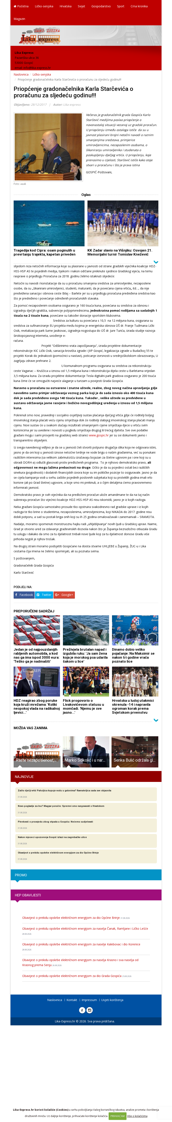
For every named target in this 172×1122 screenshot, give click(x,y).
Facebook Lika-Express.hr (82, 1010)
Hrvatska (66, 6)
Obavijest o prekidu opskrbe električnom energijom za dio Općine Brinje (76, 918)
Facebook (26, 595)
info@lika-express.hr (37, 68)
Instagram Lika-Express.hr (89, 1010)
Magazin (19, 19)
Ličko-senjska (44, 6)
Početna (22, 6)
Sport (120, 6)
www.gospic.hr (99, 435)
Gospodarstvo (101, 6)
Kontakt (71, 1000)
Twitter (46, 595)
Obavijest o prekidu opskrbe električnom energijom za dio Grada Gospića (77, 976)
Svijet (81, 6)
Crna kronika (139, 6)
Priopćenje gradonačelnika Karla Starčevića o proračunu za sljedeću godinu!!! (73, 92)
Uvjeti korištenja (112, 1000)
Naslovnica (21, 74)
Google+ (67, 595)
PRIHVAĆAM (118, 1116)
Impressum (89, 1000)
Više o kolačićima (137, 1116)
